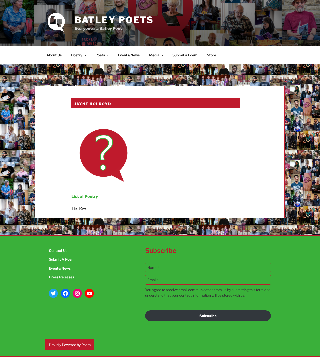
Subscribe (208, 316)
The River (80, 208)
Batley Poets (114, 19)
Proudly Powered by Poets (70, 345)
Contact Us (58, 250)
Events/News (129, 55)
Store (211, 55)
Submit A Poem (62, 259)
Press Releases (61, 277)
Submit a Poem (185, 55)
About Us (54, 55)
